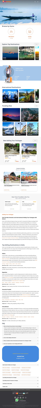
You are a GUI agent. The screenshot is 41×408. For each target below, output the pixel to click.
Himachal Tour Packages (26, 294)
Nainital (29, 316)
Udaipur (15, 79)
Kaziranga (28, 76)
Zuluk (16, 263)
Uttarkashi (25, 316)
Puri (27, 79)
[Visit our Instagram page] (20, 398)
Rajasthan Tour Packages (9, 277)
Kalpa (20, 299)
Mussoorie (4, 316)
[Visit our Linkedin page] (26, 398)
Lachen (13, 263)
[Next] (39, 180)
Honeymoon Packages (14, 237)
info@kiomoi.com (26, 402)
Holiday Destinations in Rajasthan (17, 280)
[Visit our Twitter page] (18, 398)
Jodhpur (9, 282)
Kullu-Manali (12, 299)
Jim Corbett (17, 316)
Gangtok (7, 263)
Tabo (22, 299)
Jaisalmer (13, 282)
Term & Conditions (21, 389)
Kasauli (16, 299)
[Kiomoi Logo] (6, 1)
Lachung (3, 263)
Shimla (3, 299)
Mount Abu (22, 282)
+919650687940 (22, 400)
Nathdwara (17, 282)
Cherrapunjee (16, 76)
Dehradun (8, 316)
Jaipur (3, 282)
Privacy (16, 389)
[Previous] (2, 180)
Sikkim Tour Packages (5, 258)
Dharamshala (7, 299)
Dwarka (27, 77)
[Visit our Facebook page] (15, 398)
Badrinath (21, 316)
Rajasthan (16, 77)
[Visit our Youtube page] (23, 398)
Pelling (10, 263)
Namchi (19, 263)
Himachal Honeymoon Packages (25, 296)
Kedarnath (12, 316)
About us (12, 389)
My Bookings (28, 389)
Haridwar (32, 316)
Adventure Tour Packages (6, 237)
